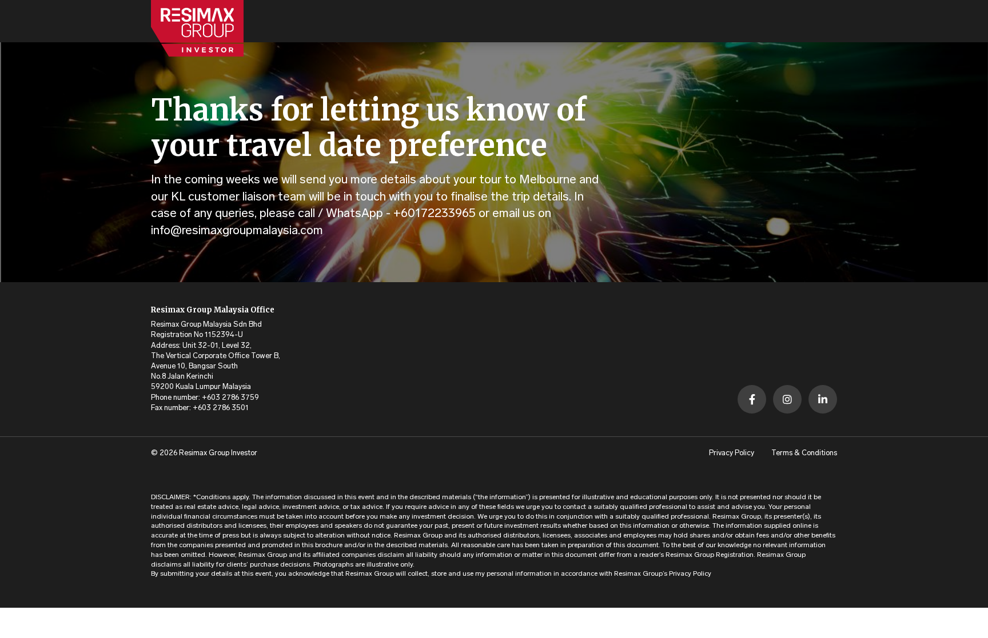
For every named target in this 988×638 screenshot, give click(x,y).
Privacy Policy (731, 453)
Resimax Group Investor (218, 453)
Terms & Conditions (804, 453)
